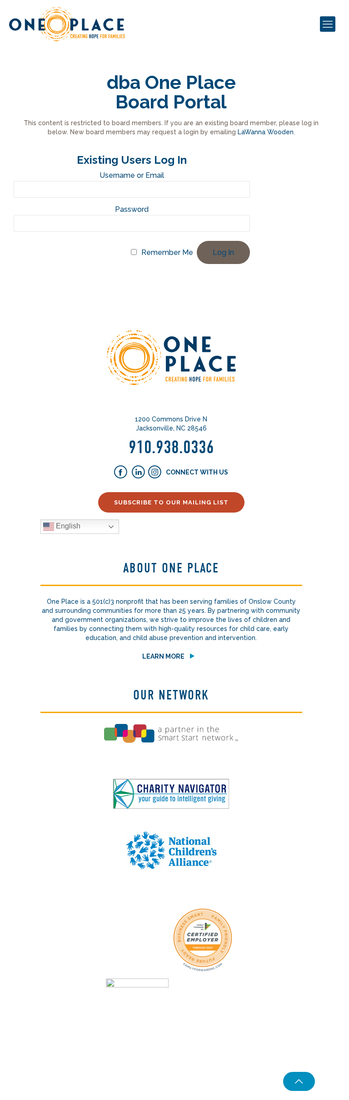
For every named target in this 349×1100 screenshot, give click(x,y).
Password (132, 209)
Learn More (163, 656)
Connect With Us (196, 472)
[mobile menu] (327, 24)
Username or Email (132, 175)
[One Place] (67, 24)
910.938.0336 (171, 447)
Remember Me (167, 252)
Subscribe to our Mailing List (171, 502)
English (67, 526)
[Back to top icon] (299, 1081)
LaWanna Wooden (266, 132)
